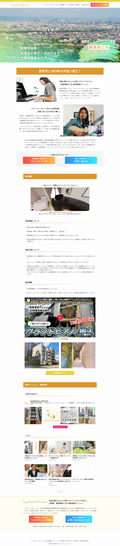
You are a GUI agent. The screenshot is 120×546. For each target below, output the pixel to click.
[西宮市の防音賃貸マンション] (20, 4)
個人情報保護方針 (84, 540)
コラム (54, 540)
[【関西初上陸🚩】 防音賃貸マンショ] (87, 415)
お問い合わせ (69, 540)
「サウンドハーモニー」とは (38, 540)
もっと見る (60, 491)
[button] (57, 60)
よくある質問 (61, 540)
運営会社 (76, 540)
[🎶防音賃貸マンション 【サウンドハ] (51, 415)
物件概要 (49, 540)
